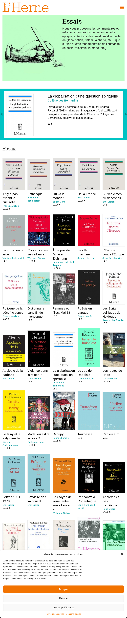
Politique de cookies (55, 614)
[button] (122, 554)
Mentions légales (73, 614)
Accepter (63, 589)
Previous (1, 114)
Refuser (63, 598)
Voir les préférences (63, 607)
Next (125, 114)
